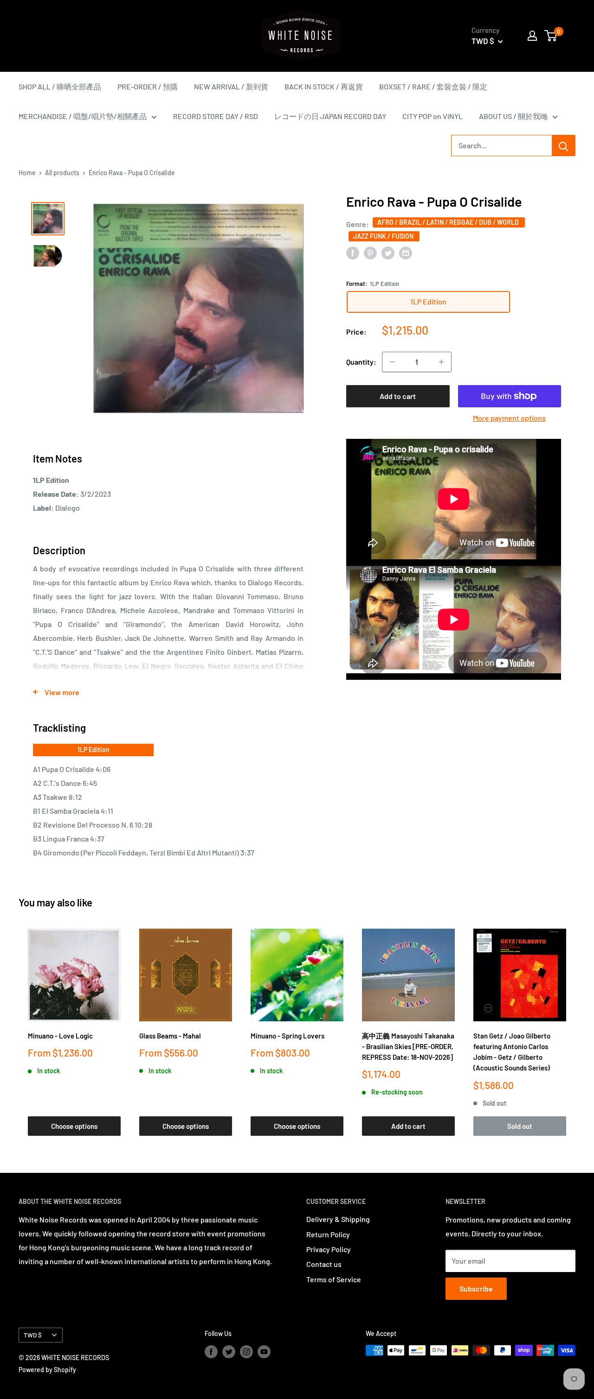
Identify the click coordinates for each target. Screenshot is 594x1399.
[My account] (532, 36)
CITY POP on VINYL (432, 116)
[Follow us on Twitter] (228, 1351)
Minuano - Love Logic (60, 1036)
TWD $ (33, 1335)
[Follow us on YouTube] (264, 1351)
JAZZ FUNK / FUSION (384, 236)
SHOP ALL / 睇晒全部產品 (60, 86)
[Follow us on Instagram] (246, 1351)
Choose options (74, 1126)
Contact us (324, 1264)
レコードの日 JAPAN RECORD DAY (330, 116)
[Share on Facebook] (352, 252)
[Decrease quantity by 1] (392, 362)
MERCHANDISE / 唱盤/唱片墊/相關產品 (83, 116)
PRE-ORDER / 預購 (147, 86)
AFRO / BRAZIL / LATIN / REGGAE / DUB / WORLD (448, 222)
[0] (551, 35)
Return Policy (328, 1234)
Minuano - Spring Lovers (287, 1036)
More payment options (509, 417)
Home (27, 173)
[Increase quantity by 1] (441, 362)
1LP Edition (93, 749)
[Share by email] (405, 252)
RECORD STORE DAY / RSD (215, 116)
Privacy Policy (328, 1249)
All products (62, 173)
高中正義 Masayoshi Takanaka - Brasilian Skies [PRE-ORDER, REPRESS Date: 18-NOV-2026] (408, 1047)
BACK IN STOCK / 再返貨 (323, 86)
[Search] (563, 145)
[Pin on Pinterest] (370, 252)
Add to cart (398, 396)
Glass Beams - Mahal (170, 1036)
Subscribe (476, 1288)
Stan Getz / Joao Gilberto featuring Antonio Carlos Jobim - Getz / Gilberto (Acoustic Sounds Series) (511, 1052)
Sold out (519, 1126)
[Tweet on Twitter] (387, 252)
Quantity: (361, 361)
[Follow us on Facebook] (211, 1351)
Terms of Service (333, 1279)
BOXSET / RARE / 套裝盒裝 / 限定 (433, 86)
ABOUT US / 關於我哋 (513, 116)
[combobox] (502, 145)
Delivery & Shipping (338, 1219)
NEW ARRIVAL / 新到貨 (231, 86)
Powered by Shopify (47, 1370)
